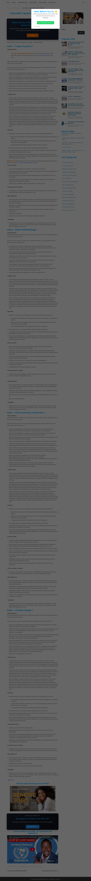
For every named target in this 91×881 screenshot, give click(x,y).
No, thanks (37, 26)
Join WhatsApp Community (45, 22)
